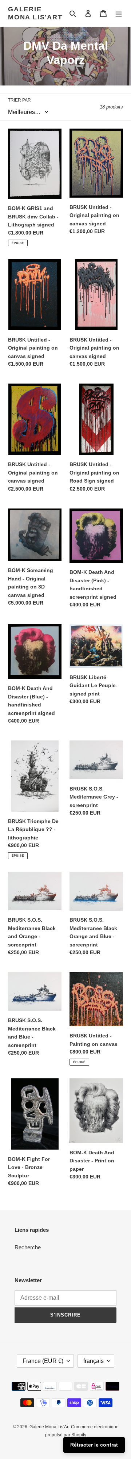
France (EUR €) (43, 1361)
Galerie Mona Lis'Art (35, 13)
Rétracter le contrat (94, 1445)
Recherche (28, 1247)
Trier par (19, 100)
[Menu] (118, 13)
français (93, 1361)
